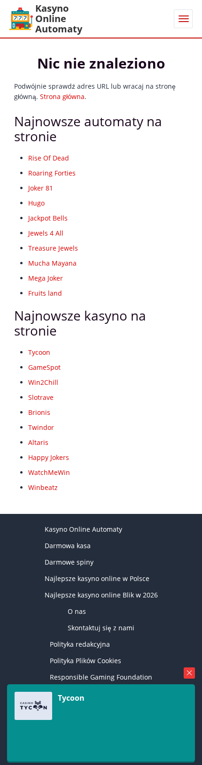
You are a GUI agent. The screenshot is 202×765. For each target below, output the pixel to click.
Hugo (36, 203)
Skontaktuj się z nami (101, 627)
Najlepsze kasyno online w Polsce (97, 578)
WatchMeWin (49, 472)
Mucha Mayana (52, 263)
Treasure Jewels (53, 248)
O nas (77, 611)
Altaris (38, 442)
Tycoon (39, 352)
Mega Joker (45, 278)
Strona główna (62, 96)
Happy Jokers (48, 457)
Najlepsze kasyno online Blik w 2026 (101, 594)
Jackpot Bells (48, 218)
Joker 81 (40, 188)
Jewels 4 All (45, 233)
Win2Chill (43, 382)
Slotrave (41, 397)
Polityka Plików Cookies (85, 660)
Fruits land (45, 293)
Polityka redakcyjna (80, 644)
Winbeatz (43, 487)
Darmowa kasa (68, 545)
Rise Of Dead (48, 157)
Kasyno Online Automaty (83, 529)
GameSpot (44, 367)
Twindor (41, 427)
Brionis (39, 412)
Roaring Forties (52, 172)
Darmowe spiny (69, 562)
